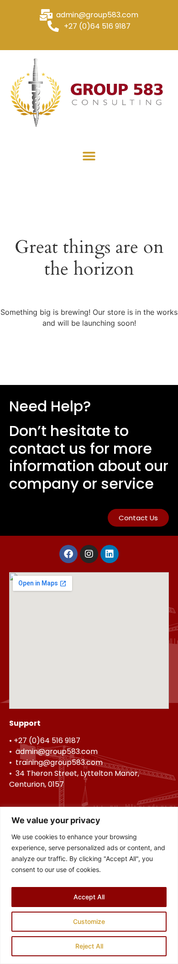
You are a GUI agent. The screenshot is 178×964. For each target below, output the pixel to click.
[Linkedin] (109, 554)
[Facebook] (68, 554)
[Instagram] (89, 554)
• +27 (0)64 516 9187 (44, 740)
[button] (89, 156)
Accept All (89, 897)
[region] (89, 885)
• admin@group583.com (53, 751)
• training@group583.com (56, 762)
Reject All (89, 946)
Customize (89, 921)
